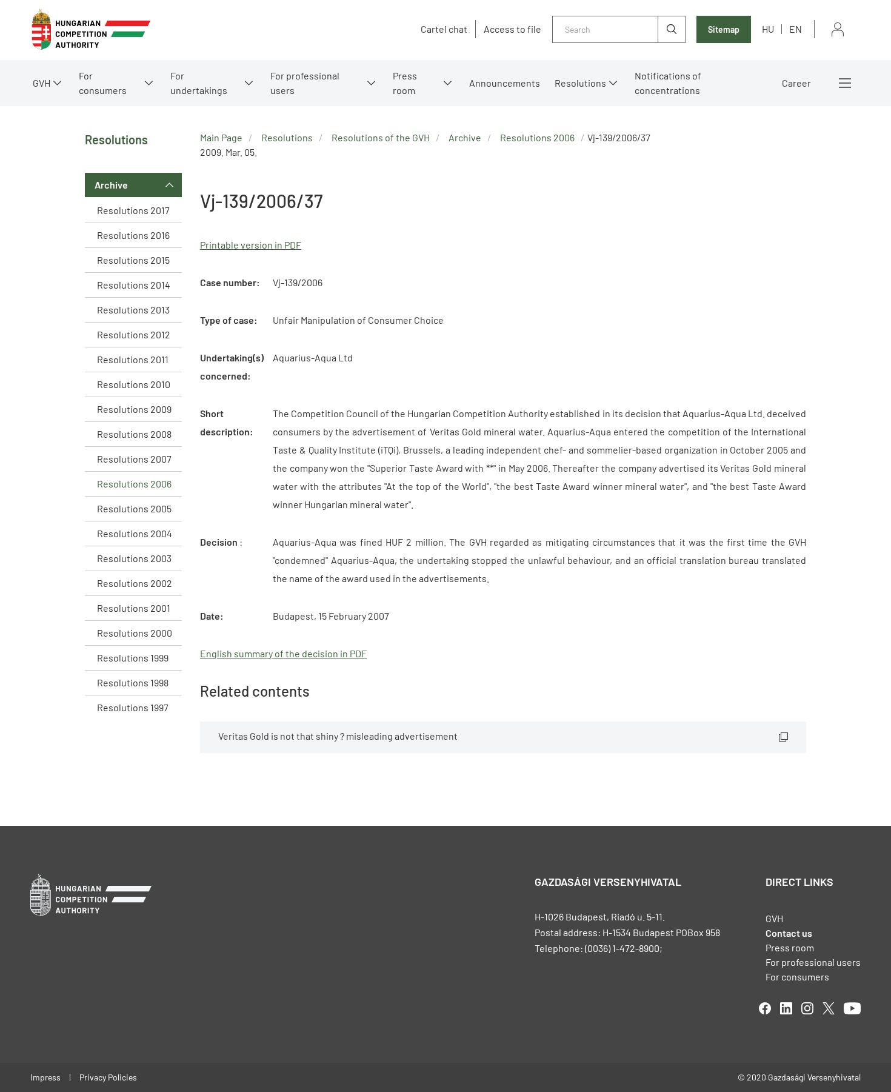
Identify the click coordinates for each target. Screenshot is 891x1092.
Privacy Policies (108, 1077)
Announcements (504, 83)
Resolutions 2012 (133, 334)
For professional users (304, 83)
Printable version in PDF (250, 244)
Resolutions (580, 83)
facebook (765, 1008)
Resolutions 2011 (133, 359)
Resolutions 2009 (134, 409)
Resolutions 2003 (134, 558)
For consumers (797, 976)
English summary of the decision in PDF (283, 653)
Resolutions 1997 (133, 707)
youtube (852, 1008)
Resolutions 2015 (133, 260)
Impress (45, 1077)
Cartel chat (444, 29)
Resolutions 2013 (133, 309)
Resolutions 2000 (134, 632)
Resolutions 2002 (134, 583)
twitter (829, 1008)
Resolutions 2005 (134, 508)
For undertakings (198, 83)
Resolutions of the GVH (381, 137)
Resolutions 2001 (133, 608)
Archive (111, 184)
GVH (41, 83)
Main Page (221, 137)
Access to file (512, 29)
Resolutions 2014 (133, 284)
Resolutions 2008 (134, 434)
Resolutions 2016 (133, 235)
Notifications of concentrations (668, 83)
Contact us (789, 933)
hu (768, 29)
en (795, 29)
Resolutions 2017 (133, 210)
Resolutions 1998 (133, 682)
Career (796, 83)
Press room (405, 83)
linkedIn (786, 1008)
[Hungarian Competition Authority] (91, 29)
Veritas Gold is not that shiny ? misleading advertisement (338, 736)
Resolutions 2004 (134, 533)
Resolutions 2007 (134, 458)
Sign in (838, 29)
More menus (845, 83)
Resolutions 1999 (133, 657)
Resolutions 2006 (134, 483)
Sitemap (723, 29)
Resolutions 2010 (133, 384)
